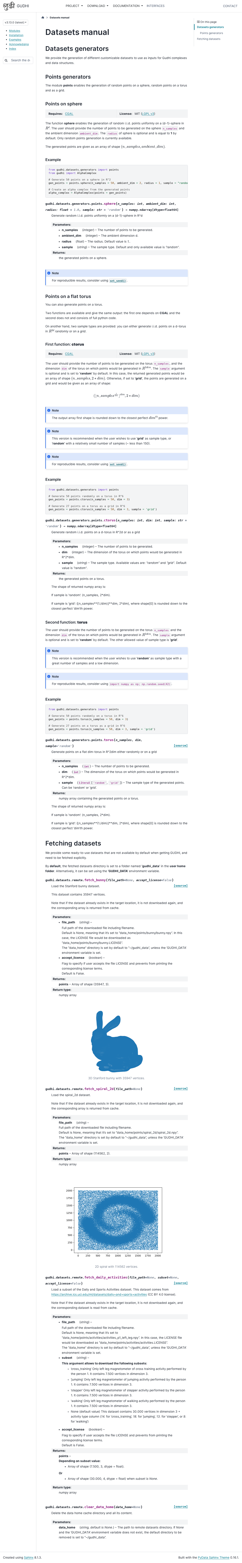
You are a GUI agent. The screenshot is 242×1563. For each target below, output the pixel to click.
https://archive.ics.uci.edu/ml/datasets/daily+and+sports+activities (99, 1294)
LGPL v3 (148, 114)
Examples (15, 39)
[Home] (42, 17)
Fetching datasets (208, 39)
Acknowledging (19, 44)
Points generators (211, 33)
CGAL (69, 114)
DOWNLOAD (96, 6)
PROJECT (73, 6)
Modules (14, 30)
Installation (16, 35)
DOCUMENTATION (126, 6)
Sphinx (28, 1557)
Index (12, 48)
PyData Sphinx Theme (213, 1557)
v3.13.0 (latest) (14, 22)
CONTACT (230, 6)
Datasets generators (210, 27)
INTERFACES (156, 6)
